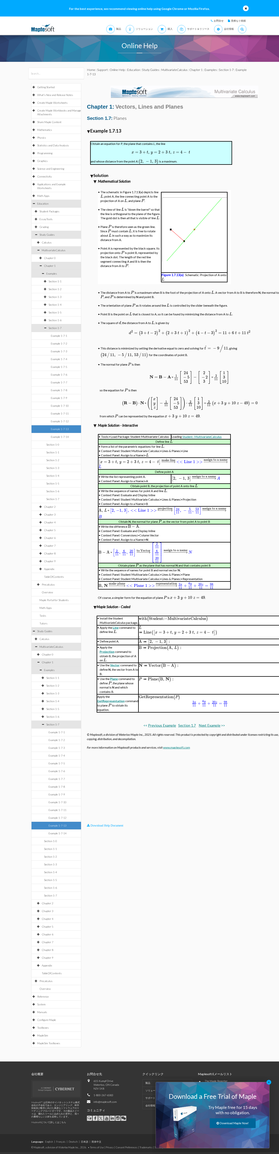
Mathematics (44, 129)
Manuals (42, 1012)
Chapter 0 (50, 258)
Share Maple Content (49, 122)
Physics (41, 137)
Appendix (49, 569)
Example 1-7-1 (59, 335)
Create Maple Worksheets (52, 102)
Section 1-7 (55, 328)
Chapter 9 (50, 561)
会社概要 (37, 1074)
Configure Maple (46, 1019)
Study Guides (47, 234)
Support (102, 69)
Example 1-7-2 (59, 343)
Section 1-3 (55, 296)
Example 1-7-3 (59, 351)
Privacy (109, 1147)
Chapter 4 (50, 522)
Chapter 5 (50, 530)
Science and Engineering (50, 168)
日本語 (84, 1141)
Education (43, 203)
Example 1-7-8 (59, 390)
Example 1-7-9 (59, 398)
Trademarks (146, 1147)
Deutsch (73, 1141)
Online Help (117, 69)
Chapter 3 (50, 514)
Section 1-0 (52, 444)
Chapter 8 (50, 553)
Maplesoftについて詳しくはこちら (48, 1122)
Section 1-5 (55, 312)
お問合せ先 (94, 1074)
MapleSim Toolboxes (48, 1043)
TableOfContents (54, 576)
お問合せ (219, 20)
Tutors (43, 623)
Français (60, 1141)
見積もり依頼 (238, 20)
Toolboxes (43, 1027)
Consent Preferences (126, 1147)
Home (91, 69)
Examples (51, 273)
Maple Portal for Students (54, 600)
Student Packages (49, 211)
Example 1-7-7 (59, 382)
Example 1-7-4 (59, 359)
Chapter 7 (50, 545)
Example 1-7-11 (60, 413)
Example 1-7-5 (59, 366)
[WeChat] (123, 1118)
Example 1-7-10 (60, 405)
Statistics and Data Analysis (53, 145)
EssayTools (46, 219)
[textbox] (161, 152)
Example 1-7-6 (59, 374)
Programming (44, 153)
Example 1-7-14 (60, 436)
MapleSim (42, 1035)
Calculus (47, 242)
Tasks (42, 615)
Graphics (42, 161)
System (41, 1004)
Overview (47, 592)
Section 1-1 (55, 281)
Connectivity (44, 176)
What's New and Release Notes (55, 95)
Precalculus (48, 584)
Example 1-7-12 (60, 421)
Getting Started (46, 87)
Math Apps (43, 195)
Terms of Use (97, 1147)
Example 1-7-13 (60, 429)
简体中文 (96, 1141)
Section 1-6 (55, 320)
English (49, 1141)
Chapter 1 (50, 265)
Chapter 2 (50, 506)
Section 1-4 (55, 304)
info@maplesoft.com (105, 1101)
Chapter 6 (50, 537)
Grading (44, 226)
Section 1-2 (55, 289)
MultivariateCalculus (53, 250)
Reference (43, 996)
